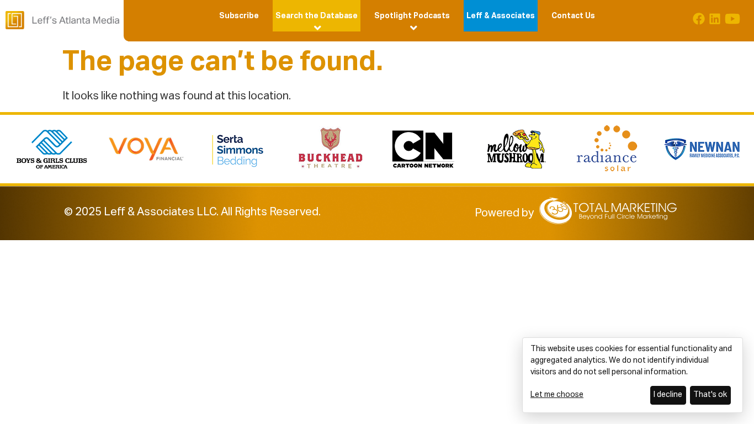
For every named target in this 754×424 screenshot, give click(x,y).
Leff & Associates (500, 16)
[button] (316, 16)
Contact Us (573, 16)
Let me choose (556, 395)
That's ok (710, 395)
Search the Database (316, 16)
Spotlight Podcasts (412, 16)
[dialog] (632, 375)
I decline (668, 395)
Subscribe (239, 16)
